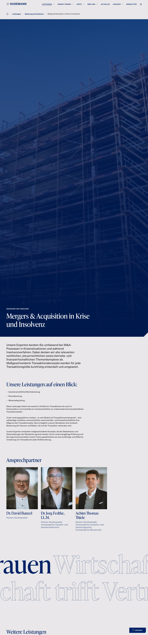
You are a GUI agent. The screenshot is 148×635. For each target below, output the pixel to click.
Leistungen (16, 14)
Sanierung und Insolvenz (34, 14)
